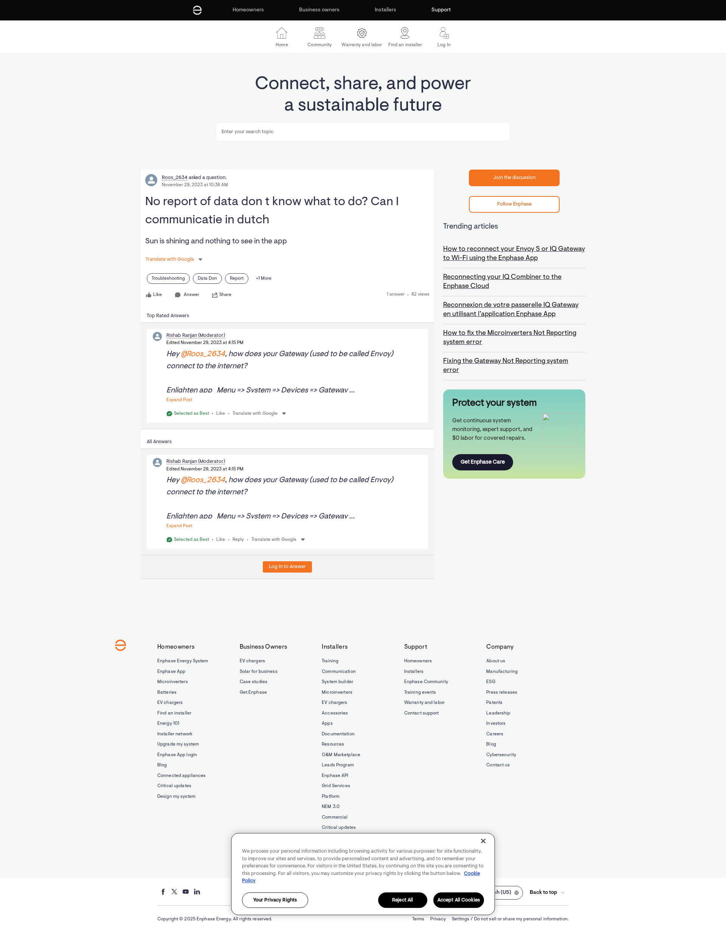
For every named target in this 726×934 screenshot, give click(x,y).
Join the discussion (514, 177)
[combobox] (363, 132)
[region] (363, 874)
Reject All (402, 900)
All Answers (159, 441)
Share (225, 295)
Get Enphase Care (483, 462)
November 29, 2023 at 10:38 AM (195, 185)
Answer (191, 295)
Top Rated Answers (168, 315)
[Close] (483, 841)
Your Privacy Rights (275, 900)
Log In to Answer (287, 566)
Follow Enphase (514, 204)
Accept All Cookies (458, 900)
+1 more (263, 278)
